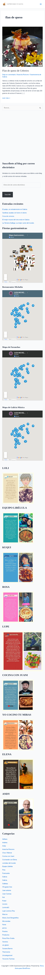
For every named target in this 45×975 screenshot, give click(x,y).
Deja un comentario (9, 74)
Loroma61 (5, 907)
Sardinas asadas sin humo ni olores (14, 213)
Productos (5, 935)
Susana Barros (7, 948)
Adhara (4, 839)
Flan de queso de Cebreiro (15, 70)
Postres (5, 931)
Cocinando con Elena (9, 859)
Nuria (4, 924)
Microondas (6, 921)
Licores (4, 904)
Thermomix (6, 952)
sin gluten (5, 945)
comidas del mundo (9, 863)
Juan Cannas (6, 894)
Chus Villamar (7, 853)
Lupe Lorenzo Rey (8, 911)
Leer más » (6, 98)
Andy (4, 846)
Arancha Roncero (23, 74)
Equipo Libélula (7, 866)
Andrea (4, 842)
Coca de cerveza (8, 216)
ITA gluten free (7, 887)
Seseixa (5, 942)
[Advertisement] (22, 134)
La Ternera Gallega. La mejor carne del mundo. (18, 223)
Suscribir (8, 194)
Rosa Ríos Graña (8, 938)
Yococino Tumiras (8, 959)
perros (4, 928)
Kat (3, 897)
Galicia (4, 877)
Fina (3, 870)
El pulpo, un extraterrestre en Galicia (14, 209)
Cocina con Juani (8, 856)
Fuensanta (6, 873)
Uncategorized (7, 955)
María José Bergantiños (10, 918)
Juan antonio (6, 890)
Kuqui (4, 901)
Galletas (5, 883)
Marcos (5, 914)
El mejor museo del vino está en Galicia (15, 219)
